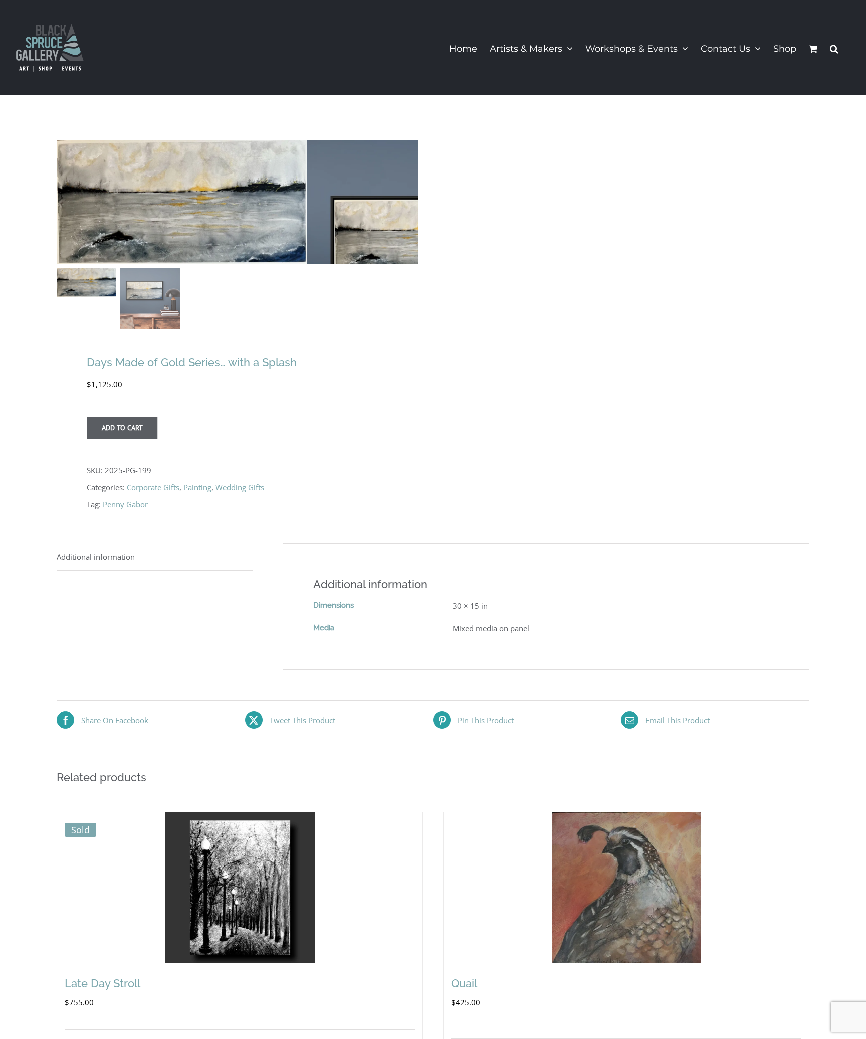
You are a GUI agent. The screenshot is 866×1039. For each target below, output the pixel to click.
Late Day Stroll (102, 983)
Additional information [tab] (96, 557)
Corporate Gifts (153, 487)
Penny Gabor (125, 504)
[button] (834, 48)
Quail (464, 983)
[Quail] (626, 887)
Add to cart (122, 427)
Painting (197, 487)
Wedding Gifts (239, 487)
